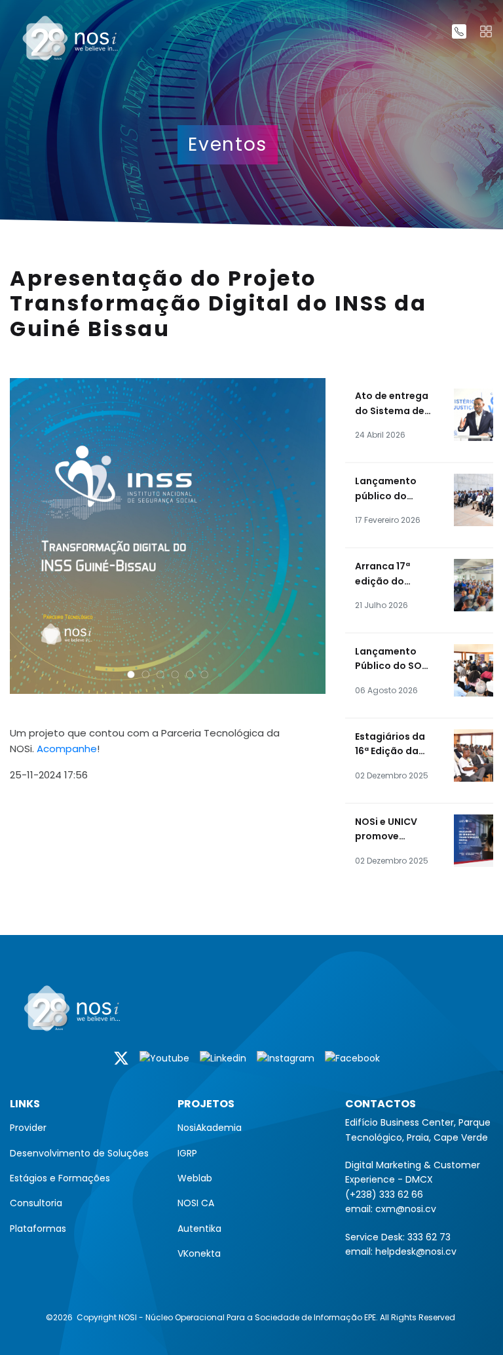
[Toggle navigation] (486, 31)
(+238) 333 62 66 (384, 1194)
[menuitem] (84, 1127)
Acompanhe (67, 748)
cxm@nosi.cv (405, 1208)
